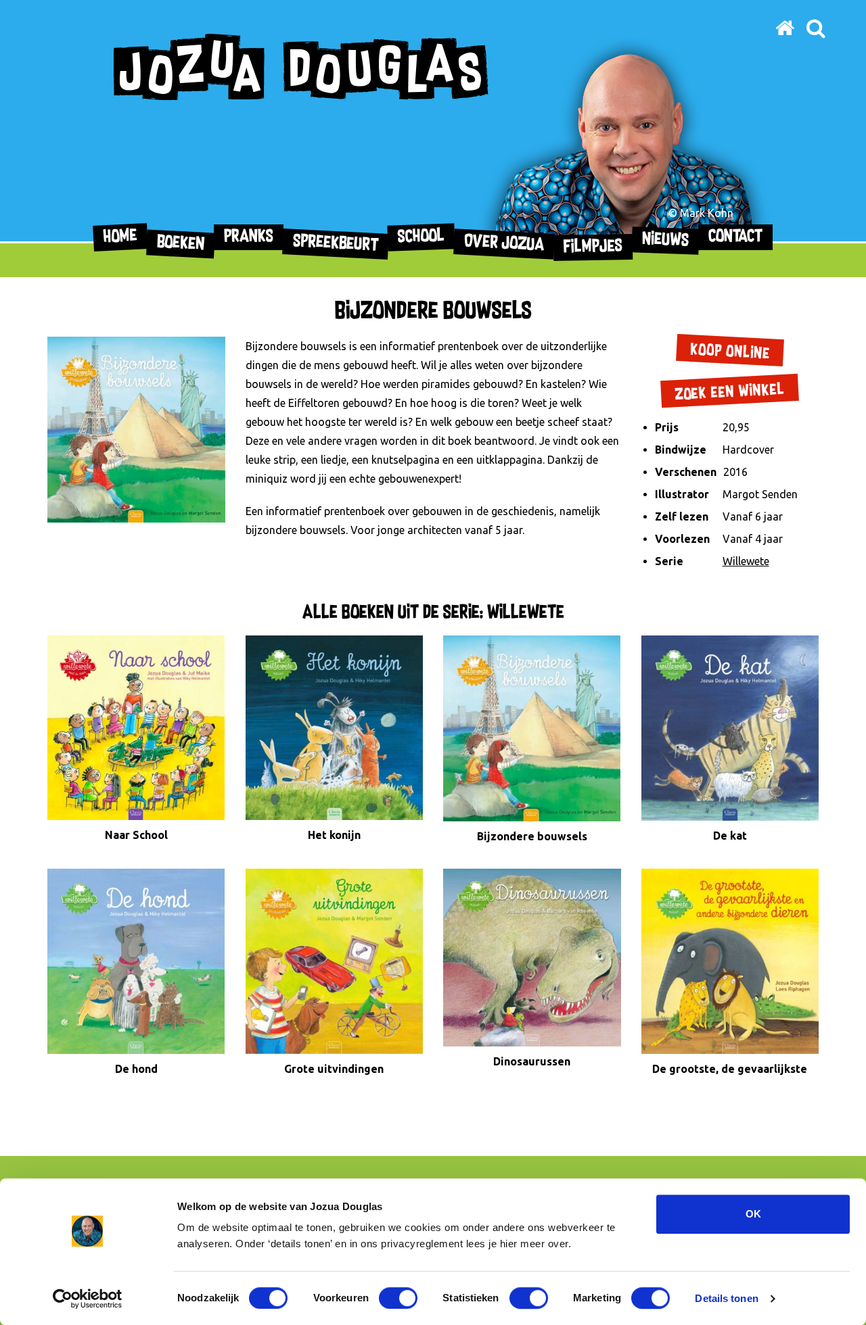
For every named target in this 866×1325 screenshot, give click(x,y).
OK (753, 1214)
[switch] (398, 1298)
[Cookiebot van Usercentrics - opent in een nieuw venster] (87, 1298)
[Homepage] (785, 27)
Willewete (746, 561)
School (421, 237)
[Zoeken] (815, 27)
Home (121, 237)
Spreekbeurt (336, 244)
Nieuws (665, 240)
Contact (735, 237)
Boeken (181, 243)
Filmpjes (593, 247)
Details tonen (726, 1298)
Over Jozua (504, 243)
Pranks (248, 237)
